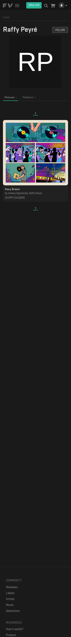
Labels (10, 593)
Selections (13, 610)
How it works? (14, 629)
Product (11, 635)
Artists (10, 599)
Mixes (9, 605)
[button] (52, 6)
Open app (33, 5)
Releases (12, 587)
